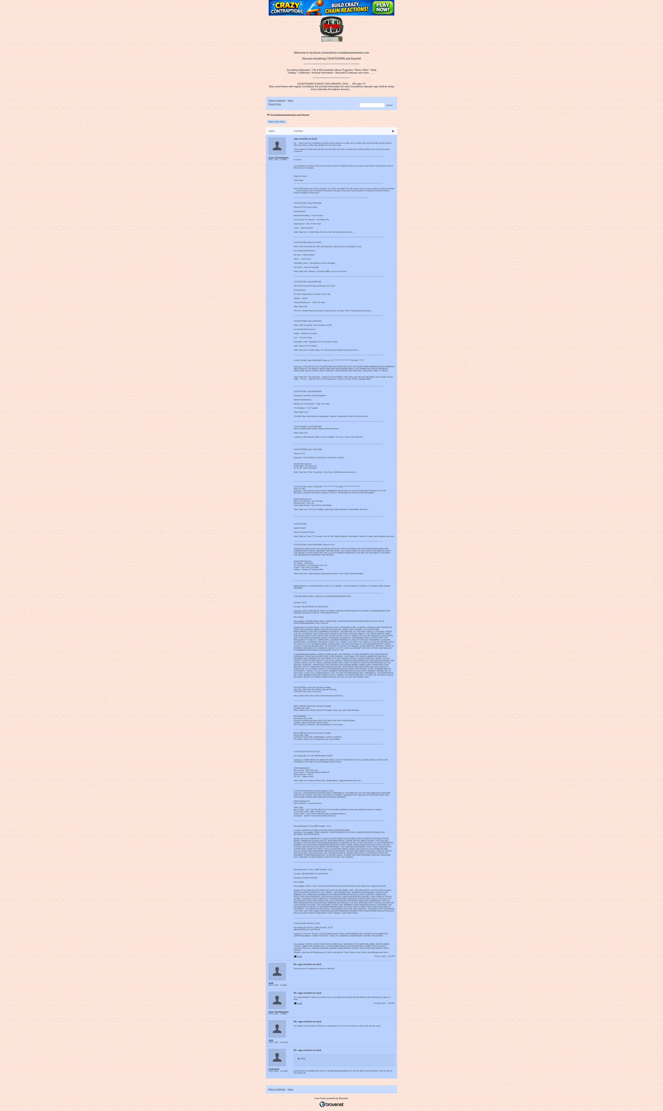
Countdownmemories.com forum (289, 114)
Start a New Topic (276, 122)
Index (290, 100)
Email (299, 956)
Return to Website (276, 100)
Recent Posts (274, 104)
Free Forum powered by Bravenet (332, 1098)
